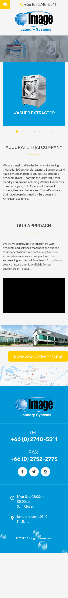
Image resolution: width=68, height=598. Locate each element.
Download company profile (38, 356)
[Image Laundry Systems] (34, 21)
